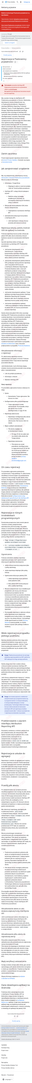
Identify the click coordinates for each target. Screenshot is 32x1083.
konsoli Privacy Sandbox (10, 160)
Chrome (25, 620)
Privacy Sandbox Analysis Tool (9, 1065)
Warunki (3, 1075)
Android (7, 622)
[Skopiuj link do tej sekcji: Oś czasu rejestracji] (21, 467)
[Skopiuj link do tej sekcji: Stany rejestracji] (13, 384)
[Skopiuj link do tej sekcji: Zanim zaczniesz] (18, 154)
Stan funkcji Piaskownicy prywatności (11, 25)
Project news (4, 1050)
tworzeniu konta (7, 162)
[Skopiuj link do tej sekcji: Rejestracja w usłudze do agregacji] (12, 756)
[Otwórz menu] (2, 2)
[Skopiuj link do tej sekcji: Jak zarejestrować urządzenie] (3, 171)
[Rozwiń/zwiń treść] (11, 67)
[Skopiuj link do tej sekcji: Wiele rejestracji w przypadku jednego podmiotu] (21, 636)
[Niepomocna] (22, 51)
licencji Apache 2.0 (22, 1029)
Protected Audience (24, 345)
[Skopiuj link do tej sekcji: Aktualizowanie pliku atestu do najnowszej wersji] (17, 937)
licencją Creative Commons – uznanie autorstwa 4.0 (14, 1027)
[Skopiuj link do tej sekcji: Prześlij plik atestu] (20, 786)
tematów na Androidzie (8, 343)
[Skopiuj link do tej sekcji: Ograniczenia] (13, 554)
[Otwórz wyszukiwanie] (17, 2)
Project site (4, 1058)
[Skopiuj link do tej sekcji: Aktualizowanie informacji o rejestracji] (12, 353)
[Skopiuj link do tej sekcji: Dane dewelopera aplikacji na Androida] (12, 988)
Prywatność (10, 1075)
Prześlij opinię (7, 55)
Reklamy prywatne (8, 7)
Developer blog (5, 1047)
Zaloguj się (27, 2)
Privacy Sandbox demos (7, 1068)
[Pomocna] (20, 51)
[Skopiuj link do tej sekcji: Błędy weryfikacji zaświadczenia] (28, 961)
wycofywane (13, 89)
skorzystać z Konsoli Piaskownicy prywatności (15, 178)
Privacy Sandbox (5, 48)
